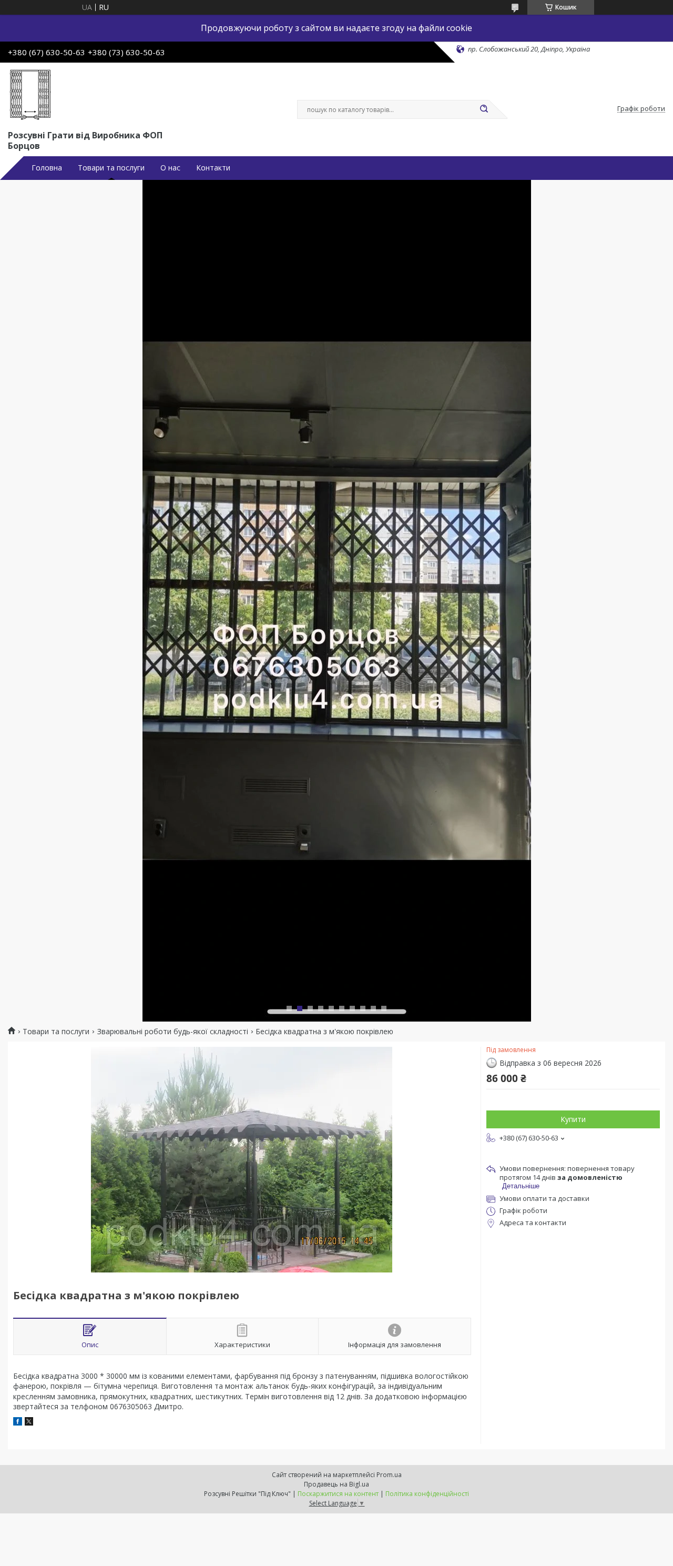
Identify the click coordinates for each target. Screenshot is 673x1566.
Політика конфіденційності (427, 1493)
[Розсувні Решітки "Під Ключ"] (30, 94)
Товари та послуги (111, 167)
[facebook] (17, 1423)
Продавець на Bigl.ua (336, 1484)
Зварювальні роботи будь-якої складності (172, 1031)
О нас (170, 167)
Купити (573, 1119)
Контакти (213, 167)
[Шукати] (483, 109)
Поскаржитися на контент (338, 1493)
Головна (47, 167)
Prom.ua (389, 1474)
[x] (29, 1423)
